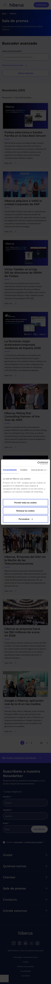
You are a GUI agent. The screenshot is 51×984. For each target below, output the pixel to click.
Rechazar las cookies (25, 511)
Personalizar (24, 519)
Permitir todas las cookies (25, 502)
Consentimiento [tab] (10, 470)
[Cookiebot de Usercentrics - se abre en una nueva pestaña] (37, 463)
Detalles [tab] (23, 470)
